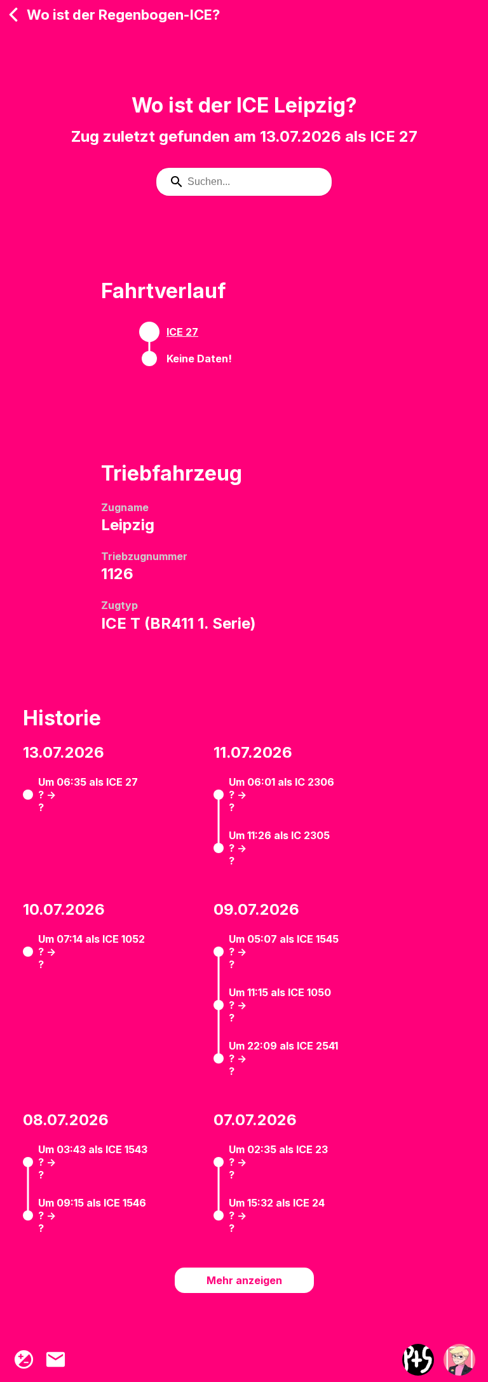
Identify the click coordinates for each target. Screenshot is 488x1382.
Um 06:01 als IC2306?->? (281, 795)
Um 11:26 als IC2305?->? (279, 848)
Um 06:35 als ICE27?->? (88, 795)
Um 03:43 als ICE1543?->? (92, 1162)
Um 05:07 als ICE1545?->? (284, 952)
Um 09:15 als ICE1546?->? (92, 1215)
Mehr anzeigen (244, 1280)
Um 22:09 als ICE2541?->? (283, 1058)
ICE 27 (182, 331)
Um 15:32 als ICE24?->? (277, 1215)
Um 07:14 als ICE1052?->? (91, 952)
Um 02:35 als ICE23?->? (278, 1162)
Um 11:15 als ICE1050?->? (280, 1005)
